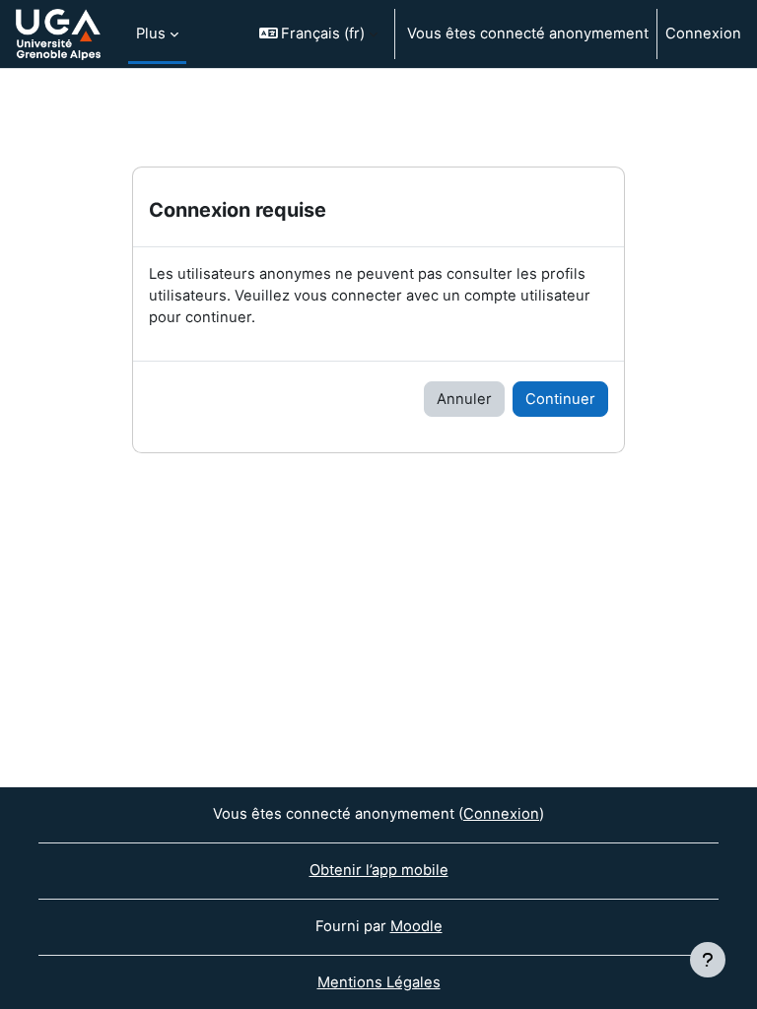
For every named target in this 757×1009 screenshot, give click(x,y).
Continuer (560, 399)
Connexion (703, 33)
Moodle (416, 926)
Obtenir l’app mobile (379, 870)
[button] (318, 34)
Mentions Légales (379, 982)
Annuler (464, 399)
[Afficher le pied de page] (707, 959)
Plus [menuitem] (151, 33)
